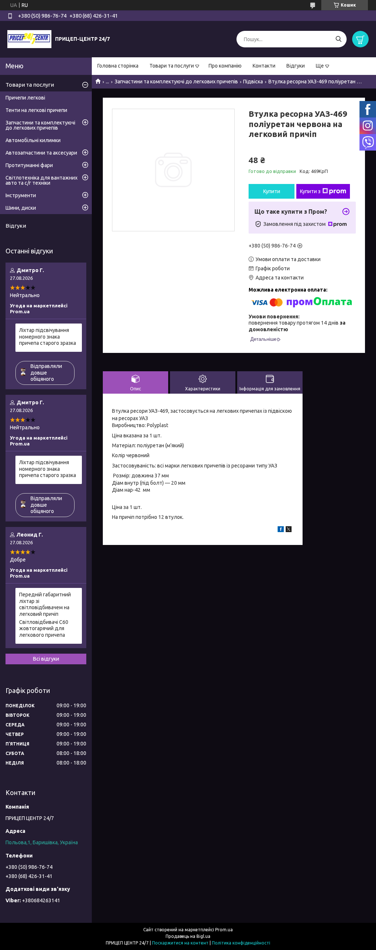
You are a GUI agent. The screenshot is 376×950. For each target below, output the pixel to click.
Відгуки (295, 66)
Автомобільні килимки (33, 140)
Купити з (310, 191)
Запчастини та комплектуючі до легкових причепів (176, 81)
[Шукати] (338, 39)
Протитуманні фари (29, 165)
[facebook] (281, 530)
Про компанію (225, 66)
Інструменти (21, 195)
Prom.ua (224, 929)
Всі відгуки (46, 659)
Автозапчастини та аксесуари (41, 153)
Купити (271, 191)
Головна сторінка (117, 66)
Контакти (264, 66)
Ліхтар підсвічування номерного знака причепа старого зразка (47, 336)
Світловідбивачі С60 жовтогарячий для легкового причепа (43, 628)
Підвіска (253, 81)
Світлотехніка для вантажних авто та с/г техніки (41, 180)
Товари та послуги (171, 66)
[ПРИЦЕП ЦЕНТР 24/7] (29, 39)
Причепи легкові (25, 98)
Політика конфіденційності (241, 942)
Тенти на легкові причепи (36, 110)
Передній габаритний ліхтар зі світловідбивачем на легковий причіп (45, 604)
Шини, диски (21, 208)
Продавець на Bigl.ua (188, 936)
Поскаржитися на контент (180, 942)
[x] (289, 530)
